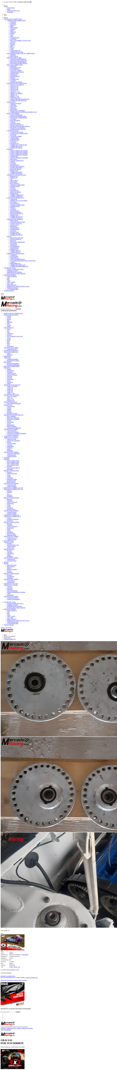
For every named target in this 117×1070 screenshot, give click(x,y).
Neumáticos (10, 450)
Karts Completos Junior (13, 463)
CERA (9, 280)
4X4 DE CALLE (14, 225)
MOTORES (13, 66)
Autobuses (9, 588)
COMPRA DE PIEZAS (16, 82)
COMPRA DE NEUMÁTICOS (18, 100)
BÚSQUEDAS (14, 56)
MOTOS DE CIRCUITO (16, 237)
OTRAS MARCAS (15, 50)
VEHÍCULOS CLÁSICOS (11, 436)
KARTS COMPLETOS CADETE (19, 152)
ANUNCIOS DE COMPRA (11, 347)
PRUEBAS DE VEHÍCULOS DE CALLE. (18, 286)
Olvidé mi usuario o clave (13, 10)
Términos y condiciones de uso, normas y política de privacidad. (17, 1028)
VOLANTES (13, 106)
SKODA (12, 33)
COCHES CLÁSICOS (13, 130)
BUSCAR (18, 309)
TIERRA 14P (13, 95)
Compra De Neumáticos (13, 432)
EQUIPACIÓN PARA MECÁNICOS (20, 126)
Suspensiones (10, 379)
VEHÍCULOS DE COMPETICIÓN (16, 20)
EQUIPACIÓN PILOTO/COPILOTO (13, 415)
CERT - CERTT (11, 282)
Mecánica (9, 499)
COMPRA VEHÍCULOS (16, 195)
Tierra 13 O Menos (12, 396)
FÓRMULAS (13, 177)
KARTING (10, 149)
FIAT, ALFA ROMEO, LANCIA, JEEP (20, 40)
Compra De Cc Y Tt (12, 538)
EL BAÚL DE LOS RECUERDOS (16, 273)
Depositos (9, 377)
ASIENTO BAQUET (15, 103)
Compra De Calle (11, 455)
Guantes (9, 420)
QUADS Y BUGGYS (16, 223)
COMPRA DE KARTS (16, 172)
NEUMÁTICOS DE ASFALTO (12, 385)
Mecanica (9, 472)
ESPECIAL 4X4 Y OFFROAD (15, 219)
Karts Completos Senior (13, 465)
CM (11, 179)
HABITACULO (8, 405)
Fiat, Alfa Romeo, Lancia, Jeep (15, 336)
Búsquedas (9, 355)
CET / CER (10, 283)
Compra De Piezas (11, 430)
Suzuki (9, 339)
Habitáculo (9, 447)
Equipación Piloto (11, 535)
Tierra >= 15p (10, 399)
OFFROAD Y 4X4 (15, 97)
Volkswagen (10, 333)
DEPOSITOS (13, 75)
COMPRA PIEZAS (15, 252)
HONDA (12, 45)
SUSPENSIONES (15, 76)
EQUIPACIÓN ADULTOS (17, 166)
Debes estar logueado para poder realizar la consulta (14, 980)
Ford (8, 323)
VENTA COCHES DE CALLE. (15, 269)
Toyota (9, 337)
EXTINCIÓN (13, 109)
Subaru (9, 329)
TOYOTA (13, 42)
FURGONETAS (14, 258)
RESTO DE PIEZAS (15, 169)
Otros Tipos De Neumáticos (14, 403)
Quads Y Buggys (11, 546)
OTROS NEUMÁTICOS (10, 402)
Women (15, 967)
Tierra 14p (9, 397)
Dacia (8, 343)
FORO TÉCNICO (11, 285)
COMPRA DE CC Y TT (16, 216)
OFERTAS (13, 55)
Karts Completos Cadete (13, 462)
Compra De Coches (12, 349)
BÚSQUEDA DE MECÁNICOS (18, 63)
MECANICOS (7, 362)
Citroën (9, 317)
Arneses (9, 407)
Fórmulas (9, 492)
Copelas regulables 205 (10, 639)
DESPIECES (13, 245)
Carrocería (9, 376)
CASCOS (12, 122)
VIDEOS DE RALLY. (13, 288)
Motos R (9, 568)
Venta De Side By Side (13, 545)
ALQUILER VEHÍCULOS (11, 350)
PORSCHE (13, 32)
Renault (9, 319)
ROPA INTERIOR (15, 120)
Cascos (9, 423)
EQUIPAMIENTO (15, 246)
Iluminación (10, 382)
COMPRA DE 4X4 (15, 233)
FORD (12, 30)
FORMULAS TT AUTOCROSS (18, 200)
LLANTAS (13, 80)
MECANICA (13, 159)
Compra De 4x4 (11, 559)
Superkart (9, 466)
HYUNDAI (13, 39)
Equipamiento (10, 576)
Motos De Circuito (11, 565)
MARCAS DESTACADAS (11, 315)
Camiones (9, 586)
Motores (9, 369)
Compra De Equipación (13, 435)
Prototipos (9, 495)
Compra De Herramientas (13, 599)
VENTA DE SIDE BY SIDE (17, 222)
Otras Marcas (10, 346)
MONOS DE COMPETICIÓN (18, 116)
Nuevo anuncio (11, 7)
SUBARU (13, 29)
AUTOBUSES (14, 256)
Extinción (9, 412)
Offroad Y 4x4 (10, 400)
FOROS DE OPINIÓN (10, 275)
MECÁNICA (13, 182)
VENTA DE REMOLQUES (17, 259)
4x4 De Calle (10, 548)
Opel (8, 332)
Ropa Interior (10, 422)
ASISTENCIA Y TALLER (11, 583)
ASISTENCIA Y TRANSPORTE (15, 253)
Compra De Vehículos (12, 598)
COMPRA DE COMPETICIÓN (18, 145)
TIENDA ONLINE (9, 290)
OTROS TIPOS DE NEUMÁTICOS (19, 99)
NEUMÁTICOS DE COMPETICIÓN (17, 83)
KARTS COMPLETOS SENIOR (18, 155)
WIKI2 (11, 953)
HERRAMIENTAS (15, 263)
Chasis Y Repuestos (12, 473)
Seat (8, 330)
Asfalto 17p (10, 392)
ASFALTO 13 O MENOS (17, 85)
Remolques (10, 469)
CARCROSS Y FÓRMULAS (11, 515)
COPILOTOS (7, 357)
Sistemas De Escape (12, 375)
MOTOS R (13, 240)
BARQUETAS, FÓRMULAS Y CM (13, 488)
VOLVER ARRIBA (6, 1029)
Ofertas (9, 353)
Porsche (9, 325)
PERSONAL (7, 356)
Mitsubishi (9, 322)
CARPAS (12, 262)
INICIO (6, 17)
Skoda (8, 326)
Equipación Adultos (12, 479)
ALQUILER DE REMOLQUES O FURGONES (23, 260)
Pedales (9, 410)
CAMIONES (13, 255)
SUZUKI (12, 43)
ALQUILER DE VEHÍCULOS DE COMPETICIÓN (21, 53)
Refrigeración (10, 370)
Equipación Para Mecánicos (14, 427)
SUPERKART (14, 156)
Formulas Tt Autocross (12, 519)
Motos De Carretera (12, 569)
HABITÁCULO (11, 102)
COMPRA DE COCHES (16, 52)
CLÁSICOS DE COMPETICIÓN (19, 133)
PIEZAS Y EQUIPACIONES (11, 470)
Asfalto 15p (10, 389)
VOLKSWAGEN (14, 37)
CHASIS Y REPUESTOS (17, 160)
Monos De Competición (13, 417)
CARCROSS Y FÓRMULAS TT (15, 197)
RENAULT (13, 24)
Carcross (9, 518)
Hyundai (9, 335)
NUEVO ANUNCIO (6, 627)
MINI (11, 46)
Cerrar (5, 6)
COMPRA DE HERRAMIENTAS (19, 266)
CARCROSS (13, 199)
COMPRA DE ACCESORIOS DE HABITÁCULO (23, 112)
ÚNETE (18, 1012)
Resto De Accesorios (12, 413)
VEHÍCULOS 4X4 (9, 542)
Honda (8, 340)
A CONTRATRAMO (12, 289)
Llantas (9, 383)
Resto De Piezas (11, 482)
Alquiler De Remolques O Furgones (16, 592)
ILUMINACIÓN (14, 79)
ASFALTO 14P (14, 86)
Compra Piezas (11, 582)
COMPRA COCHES (12, 270)
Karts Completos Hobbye (13, 467)
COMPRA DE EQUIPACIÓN (18, 129)
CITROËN (13, 23)
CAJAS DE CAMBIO (16, 70)
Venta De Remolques (12, 590)
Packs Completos (11, 416)
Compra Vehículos (11, 512)
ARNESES (13, 105)
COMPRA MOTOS (15, 250)
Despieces (9, 575)
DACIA (12, 47)
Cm (8, 493)
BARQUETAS (14, 176)
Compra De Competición (13, 453)
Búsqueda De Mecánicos (13, 365)
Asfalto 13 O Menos (12, 386)
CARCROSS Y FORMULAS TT (12, 516)
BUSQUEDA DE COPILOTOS (18, 60)
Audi (8, 345)
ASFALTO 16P (14, 89)
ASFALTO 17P (14, 90)
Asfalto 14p (10, 387)
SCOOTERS (13, 243)
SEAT (11, 34)
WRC (8, 278)
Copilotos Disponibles (12, 359)
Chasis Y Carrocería (12, 502)
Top (19, 967)
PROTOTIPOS (14, 180)
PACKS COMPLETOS (16, 115)
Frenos (8, 380)
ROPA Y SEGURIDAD (13, 113)
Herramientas (10, 595)
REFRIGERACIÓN (15, 67)
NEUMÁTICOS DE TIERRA (11, 395)
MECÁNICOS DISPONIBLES (18, 62)
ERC (8, 279)
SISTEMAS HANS (15, 123)
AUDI (11, 49)
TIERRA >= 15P (14, 96)
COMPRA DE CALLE (16, 146)
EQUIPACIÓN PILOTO (16, 213)
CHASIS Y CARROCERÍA (17, 185)
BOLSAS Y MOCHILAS (16, 125)
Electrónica (10, 372)
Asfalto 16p (10, 390)
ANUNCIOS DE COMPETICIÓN (13, 19)
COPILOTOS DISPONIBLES (18, 59)
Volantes (9, 409)
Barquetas (9, 490)
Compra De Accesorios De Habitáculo (16, 433)
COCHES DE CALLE (10, 268)
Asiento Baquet (11, 406)
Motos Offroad (10, 566)
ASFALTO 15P (14, 87)
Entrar (8, 9)
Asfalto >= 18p (11, 393)
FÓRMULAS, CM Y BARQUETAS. (16, 175)
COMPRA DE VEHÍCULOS (17, 265)
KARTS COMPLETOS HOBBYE (19, 157)
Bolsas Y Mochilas (11, 426)
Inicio (5, 635)
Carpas (9, 593)
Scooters (9, 570)
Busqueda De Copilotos (13, 360)
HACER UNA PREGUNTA (8, 976)
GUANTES (13, 119)
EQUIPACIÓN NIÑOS (16, 167)
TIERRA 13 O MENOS (16, 93)
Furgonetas (10, 589)
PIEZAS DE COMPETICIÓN (15, 65)
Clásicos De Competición (13, 440)
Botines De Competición (13, 419)
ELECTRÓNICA (14, 69)
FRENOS (12, 77)
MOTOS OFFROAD (15, 239)
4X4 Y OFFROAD (9, 540)
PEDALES (13, 107)
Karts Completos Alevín (13, 460)
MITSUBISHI (14, 27)
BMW (11, 26)
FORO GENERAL (12, 276)
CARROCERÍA (14, 73)
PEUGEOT (13, 22)
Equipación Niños (11, 480)
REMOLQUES (14, 170)
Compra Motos (11, 580)
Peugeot (9, 316)
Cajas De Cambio (11, 373)
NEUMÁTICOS (14, 143)
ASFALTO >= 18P (15, 92)
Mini (8, 342)
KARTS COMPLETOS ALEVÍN (19, 150)
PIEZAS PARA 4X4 (9, 549)
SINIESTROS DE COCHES (14, 272)
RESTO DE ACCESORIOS (17, 110)
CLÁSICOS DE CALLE (16, 132)
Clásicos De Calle (11, 439)
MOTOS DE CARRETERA (17, 242)
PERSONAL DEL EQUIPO (14, 57)
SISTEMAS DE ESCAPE (17, 72)
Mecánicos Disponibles (13, 363)
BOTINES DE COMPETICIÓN (18, 117)
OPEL (11, 36)
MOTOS (9, 236)
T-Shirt (11, 967)
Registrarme (10, 12)
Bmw (8, 320)
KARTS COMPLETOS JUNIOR (18, 153)
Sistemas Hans (10, 425)
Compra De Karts (11, 485)
